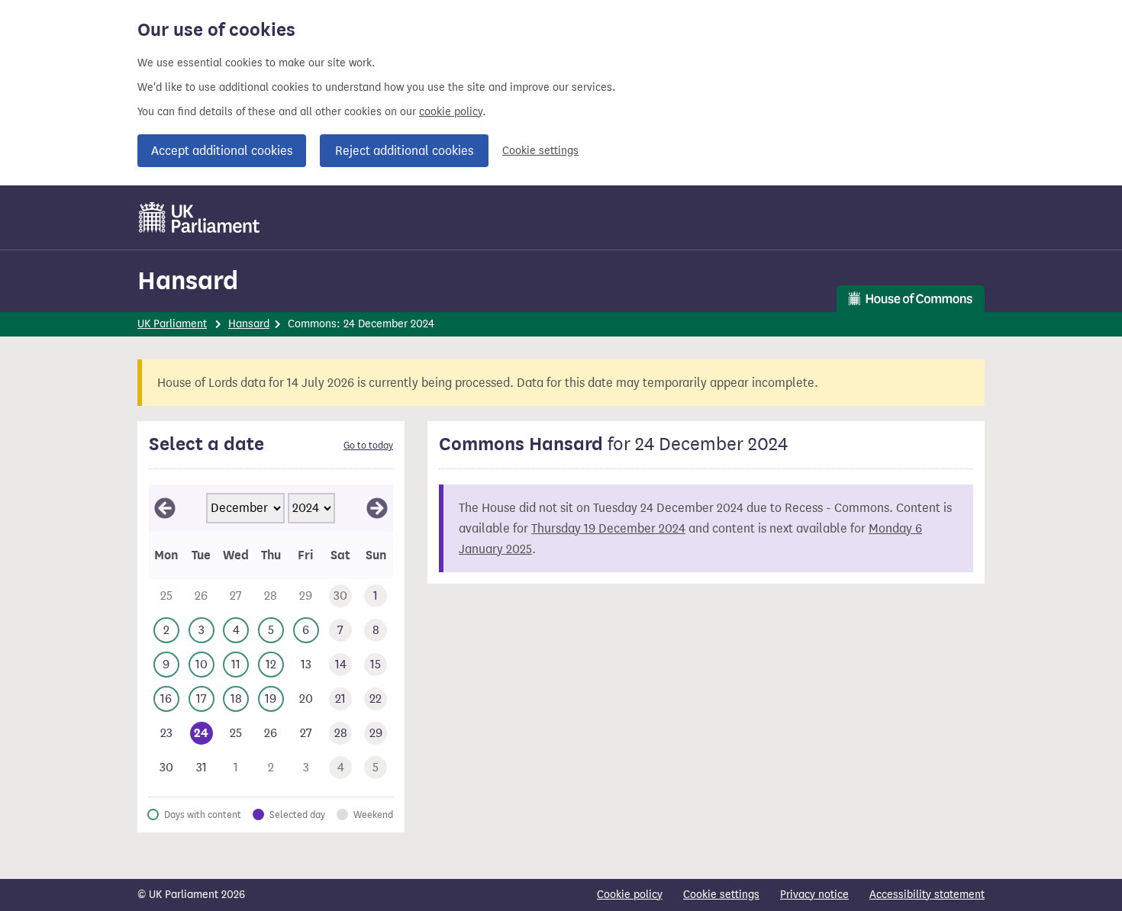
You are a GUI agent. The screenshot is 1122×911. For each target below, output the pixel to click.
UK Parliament (172, 323)
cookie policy (450, 111)
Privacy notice (814, 894)
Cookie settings (540, 150)
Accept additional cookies (221, 150)
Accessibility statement (927, 894)
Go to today (368, 445)
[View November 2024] (165, 508)
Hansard (187, 280)
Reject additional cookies (404, 150)
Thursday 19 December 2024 (608, 528)
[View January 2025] (377, 508)
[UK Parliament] (199, 217)
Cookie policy (630, 894)
